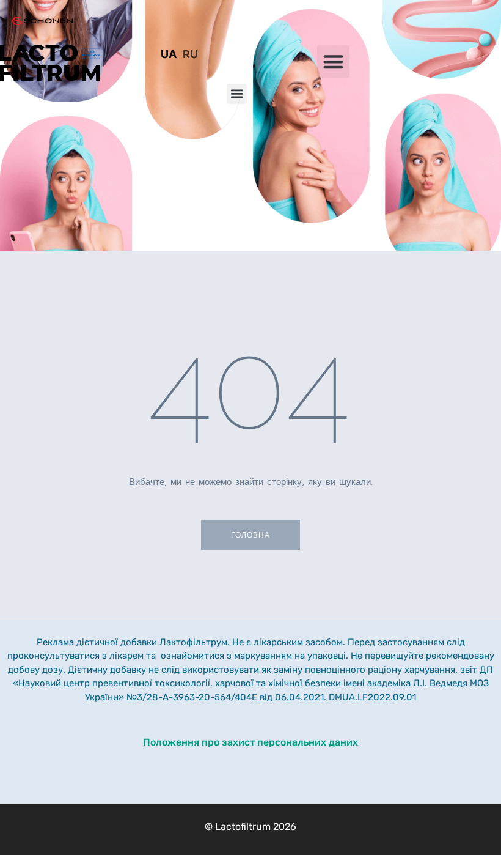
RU (190, 54)
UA (169, 54)
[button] (333, 61)
